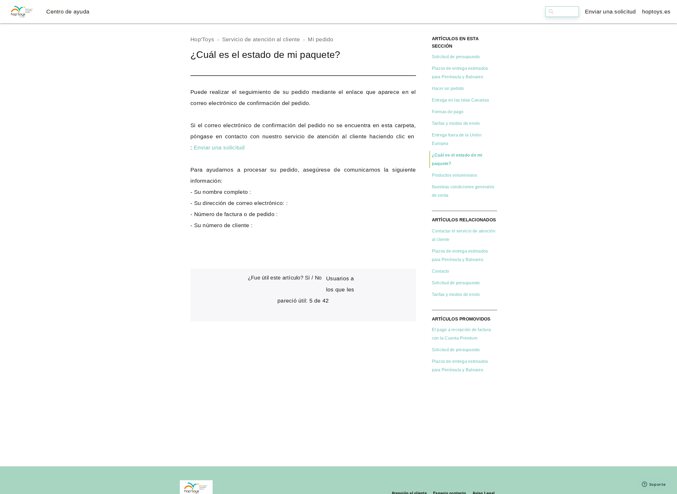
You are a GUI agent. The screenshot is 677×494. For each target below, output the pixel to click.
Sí (307, 278)
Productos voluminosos (454, 175)
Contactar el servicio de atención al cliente (463, 235)
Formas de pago (448, 111)
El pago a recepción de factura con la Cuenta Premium (461, 333)
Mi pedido (320, 39)
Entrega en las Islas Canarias (460, 100)
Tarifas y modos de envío (456, 123)
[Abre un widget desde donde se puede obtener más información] (654, 484)
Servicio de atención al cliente (261, 39)
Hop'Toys (202, 39)
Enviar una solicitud (610, 11)
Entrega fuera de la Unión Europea (457, 139)
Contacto (440, 271)
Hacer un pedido (448, 88)
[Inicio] (22, 12)
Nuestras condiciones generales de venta (463, 191)
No (318, 278)
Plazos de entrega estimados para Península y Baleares (460, 72)
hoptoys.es (656, 11)
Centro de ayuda (67, 11)
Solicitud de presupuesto (456, 56)
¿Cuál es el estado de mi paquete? (457, 159)
